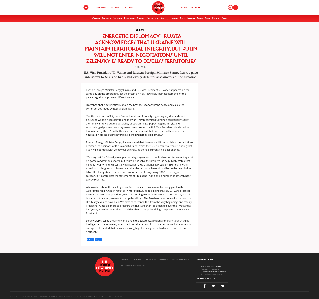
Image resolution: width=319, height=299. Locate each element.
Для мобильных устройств (211, 273)
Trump (200, 18)
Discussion (106, 18)
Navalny (191, 18)
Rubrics (116, 7)
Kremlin (215, 18)
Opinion (96, 18)
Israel (182, 18)
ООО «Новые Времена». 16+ (133, 265)
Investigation (152, 18)
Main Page (102, 7)
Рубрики (125, 259)
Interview (118, 18)
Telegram (98, 240)
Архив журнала (180, 259)
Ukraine (174, 18)
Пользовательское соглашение (213, 271)
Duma (224, 18)
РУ (230, 7)
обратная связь (204, 259)
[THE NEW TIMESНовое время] (158, 7)
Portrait (140, 18)
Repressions (129, 18)
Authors (129, 7)
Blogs (162, 18)
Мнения (163, 259)
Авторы (138, 259)
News (184, 7)
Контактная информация (211, 266)
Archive (195, 7)
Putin (207, 18)
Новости (151, 259)
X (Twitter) (90, 240)
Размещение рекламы (210, 269)
